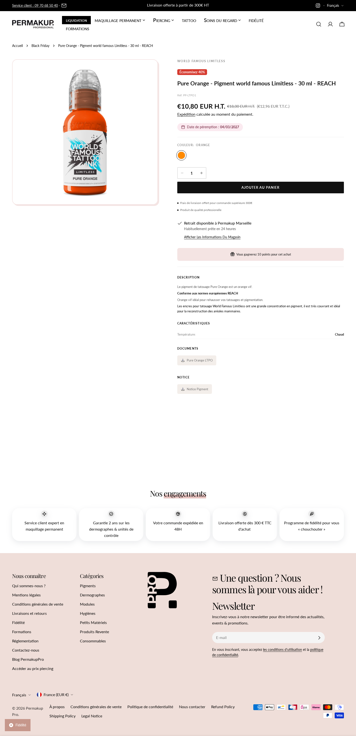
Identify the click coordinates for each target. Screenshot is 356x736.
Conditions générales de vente (37, 604)
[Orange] (181, 155)
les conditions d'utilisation (282, 649)
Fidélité (18, 622)
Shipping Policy (62, 715)
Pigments (88, 585)
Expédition (186, 114)
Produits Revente (94, 631)
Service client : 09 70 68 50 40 (35, 5)
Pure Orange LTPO (200, 360)
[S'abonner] (319, 638)
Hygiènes (87, 613)
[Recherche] (319, 24)
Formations (21, 631)
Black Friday (40, 46)
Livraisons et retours (29, 613)
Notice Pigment (197, 389)
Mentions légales (26, 595)
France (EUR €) (56, 694)
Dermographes (92, 595)
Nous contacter (192, 706)
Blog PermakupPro (28, 659)
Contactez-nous (25, 650)
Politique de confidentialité (150, 706)
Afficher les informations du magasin (212, 237)
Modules (87, 604)
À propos (57, 706)
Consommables (93, 640)
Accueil (17, 46)
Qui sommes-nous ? (29, 585)
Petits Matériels (93, 622)
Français (333, 5)
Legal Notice (91, 715)
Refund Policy (223, 706)
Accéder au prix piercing (32, 668)
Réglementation (25, 640)
